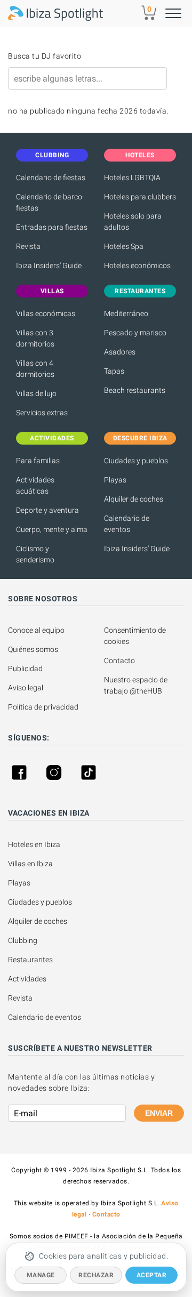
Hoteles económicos (137, 265)
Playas (115, 480)
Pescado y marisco (135, 332)
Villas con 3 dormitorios (35, 338)
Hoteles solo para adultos (133, 221)
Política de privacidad (43, 707)
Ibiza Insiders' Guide (49, 265)
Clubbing (22, 940)
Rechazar (96, 1275)
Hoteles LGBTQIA (132, 177)
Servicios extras (42, 412)
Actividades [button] (52, 438)
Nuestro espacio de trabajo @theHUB (136, 685)
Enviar (159, 1113)
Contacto (119, 660)
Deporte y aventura (47, 510)
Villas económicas (45, 313)
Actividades (27, 978)
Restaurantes (30, 959)
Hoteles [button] (140, 155)
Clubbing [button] (52, 155)
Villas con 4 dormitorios (35, 368)
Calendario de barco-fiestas (50, 202)
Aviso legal (25, 687)
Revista (28, 246)
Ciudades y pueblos (136, 460)
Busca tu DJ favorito (44, 56)
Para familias (38, 460)
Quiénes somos (33, 649)
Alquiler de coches (133, 499)
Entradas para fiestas (51, 227)
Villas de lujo (36, 393)
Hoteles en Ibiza (34, 844)
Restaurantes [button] (140, 291)
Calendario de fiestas (50, 177)
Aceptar (152, 1275)
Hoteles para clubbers (140, 196)
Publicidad (25, 668)
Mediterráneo (126, 313)
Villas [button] (52, 291)
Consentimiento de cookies (135, 636)
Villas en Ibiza (30, 863)
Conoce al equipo (36, 630)
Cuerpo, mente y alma (51, 529)
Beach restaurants (134, 390)
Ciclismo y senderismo (35, 554)
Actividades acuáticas (35, 485)
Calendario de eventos (126, 524)
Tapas (114, 371)
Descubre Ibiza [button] (140, 438)
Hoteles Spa (123, 246)
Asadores (119, 352)
